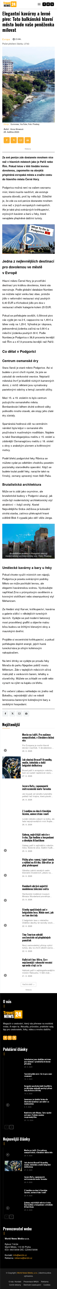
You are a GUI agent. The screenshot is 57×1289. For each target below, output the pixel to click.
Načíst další (27, 984)
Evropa (6, 39)
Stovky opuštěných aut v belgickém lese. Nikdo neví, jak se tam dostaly (38, 912)
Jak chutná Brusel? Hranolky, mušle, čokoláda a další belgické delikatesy (37, 762)
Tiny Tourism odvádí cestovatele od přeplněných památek (36, 937)
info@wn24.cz (20, 1255)
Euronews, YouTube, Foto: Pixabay (25, 124)
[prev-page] (7, 1127)
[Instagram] (48, 4)
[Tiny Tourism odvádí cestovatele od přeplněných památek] (11, 942)
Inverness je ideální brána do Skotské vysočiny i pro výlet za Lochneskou (36, 1101)
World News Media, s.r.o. (27, 1272)
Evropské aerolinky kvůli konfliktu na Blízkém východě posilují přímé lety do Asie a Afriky (38, 1088)
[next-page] (11, 1127)
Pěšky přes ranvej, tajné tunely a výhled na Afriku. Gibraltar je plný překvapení (38, 862)
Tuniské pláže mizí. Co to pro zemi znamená (38, 1075)
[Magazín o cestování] (10, 4)
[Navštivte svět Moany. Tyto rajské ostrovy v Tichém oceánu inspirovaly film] (13, 1116)
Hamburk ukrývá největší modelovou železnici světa (35, 887)
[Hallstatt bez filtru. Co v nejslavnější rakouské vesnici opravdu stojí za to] (11, 967)
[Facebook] (44, 4)
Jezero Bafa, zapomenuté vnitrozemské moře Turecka (36, 787)
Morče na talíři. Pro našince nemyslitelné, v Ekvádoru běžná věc (38, 737)
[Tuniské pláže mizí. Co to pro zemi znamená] (13, 1076)
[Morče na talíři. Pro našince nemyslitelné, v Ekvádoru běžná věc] (11, 742)
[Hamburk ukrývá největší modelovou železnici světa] (11, 892)
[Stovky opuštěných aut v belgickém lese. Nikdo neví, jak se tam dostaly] (11, 917)
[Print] (28, 140)
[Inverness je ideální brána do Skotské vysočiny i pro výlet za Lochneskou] (13, 1103)
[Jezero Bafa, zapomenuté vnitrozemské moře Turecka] (11, 792)
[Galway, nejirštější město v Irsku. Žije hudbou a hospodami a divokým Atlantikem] (11, 842)
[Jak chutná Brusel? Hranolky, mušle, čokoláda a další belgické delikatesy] (11, 767)
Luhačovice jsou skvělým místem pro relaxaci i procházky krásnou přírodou (37, 1061)
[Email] (21, 140)
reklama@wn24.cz (23, 1257)
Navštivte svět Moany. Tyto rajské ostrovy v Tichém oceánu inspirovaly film (37, 1114)
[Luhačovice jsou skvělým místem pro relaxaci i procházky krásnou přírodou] (13, 1063)
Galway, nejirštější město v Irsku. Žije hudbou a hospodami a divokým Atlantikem (38, 837)
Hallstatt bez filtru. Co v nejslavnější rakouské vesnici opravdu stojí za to (37, 962)
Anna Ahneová (16, 129)
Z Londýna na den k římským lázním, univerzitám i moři (36, 812)
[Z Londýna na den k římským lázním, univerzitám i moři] (11, 817)
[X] (52, 4)
